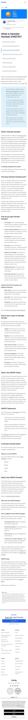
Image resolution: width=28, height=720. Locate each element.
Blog (2, 7)
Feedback (17, 649)
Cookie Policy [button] (18, 705)
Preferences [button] (22, 706)
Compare (17, 652)
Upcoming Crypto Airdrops (13, 496)
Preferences (14, 716)
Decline (14, 713)
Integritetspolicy (19, 661)
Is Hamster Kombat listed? (9, 66)
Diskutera (17, 646)
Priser (16, 632)
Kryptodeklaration (5, 653)
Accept (14, 710)
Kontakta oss (4, 674)
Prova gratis (13, 621)
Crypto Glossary (19, 643)
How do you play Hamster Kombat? (11, 50)
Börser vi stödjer (5, 632)
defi (6, 7)
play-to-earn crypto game (12, 91)
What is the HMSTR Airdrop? (9, 71)
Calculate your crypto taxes (8, 585)
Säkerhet (17, 669)
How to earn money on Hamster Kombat (12, 54)
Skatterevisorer (19, 638)
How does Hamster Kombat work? (10, 46)
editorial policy (8, 28)
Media (2, 672)
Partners (3, 666)
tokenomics (6, 434)
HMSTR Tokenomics (7, 62)
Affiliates (3, 669)
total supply (16, 412)
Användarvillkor (19, 663)
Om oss (3, 663)
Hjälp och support (19, 635)
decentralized (4, 158)
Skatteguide (18, 641)
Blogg (2, 661)
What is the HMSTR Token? (9, 58)
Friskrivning (18, 666)
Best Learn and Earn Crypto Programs (16, 310)
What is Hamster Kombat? (8, 41)
